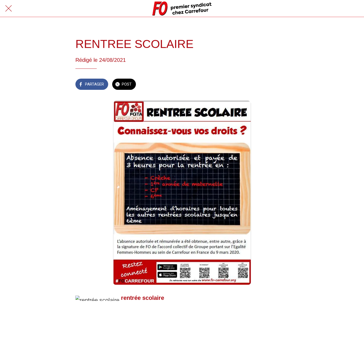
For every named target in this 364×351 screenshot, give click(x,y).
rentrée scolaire (142, 297)
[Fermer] (8, 8)
